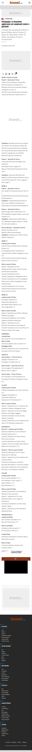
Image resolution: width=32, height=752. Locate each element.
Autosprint (4, 671)
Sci (2, 649)
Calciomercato (5, 641)
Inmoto (3, 673)
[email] (12, 74)
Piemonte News (8, 19)
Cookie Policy (5, 714)
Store (3, 696)
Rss (2, 689)
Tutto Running (5, 655)
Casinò (3, 735)
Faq (2, 710)
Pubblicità (4, 728)
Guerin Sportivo (5, 676)
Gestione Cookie (6, 716)
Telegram (24, 742)
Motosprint (4, 674)
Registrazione (5, 730)
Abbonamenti (5, 690)
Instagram (13, 742)
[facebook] (3, 74)
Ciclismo (4, 653)
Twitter (19, 742)
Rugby (3, 651)
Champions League (6, 635)
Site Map (4, 732)
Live (3, 630)
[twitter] (9, 74)
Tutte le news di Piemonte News (16, 552)
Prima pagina (5, 692)
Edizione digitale (6, 694)
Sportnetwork (5, 678)
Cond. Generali (5, 719)
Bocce (3, 659)
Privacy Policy (5, 717)
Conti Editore (5, 680)
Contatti (4, 706)
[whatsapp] (6, 74)
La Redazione (5, 708)
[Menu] (3, 3)
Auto (3, 669)
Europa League (5, 637)
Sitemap (4, 698)
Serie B (3, 633)
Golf (3, 657)
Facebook (7, 742)
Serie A (3, 632)
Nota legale (4, 712)
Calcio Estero (5, 639)
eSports (4, 660)
